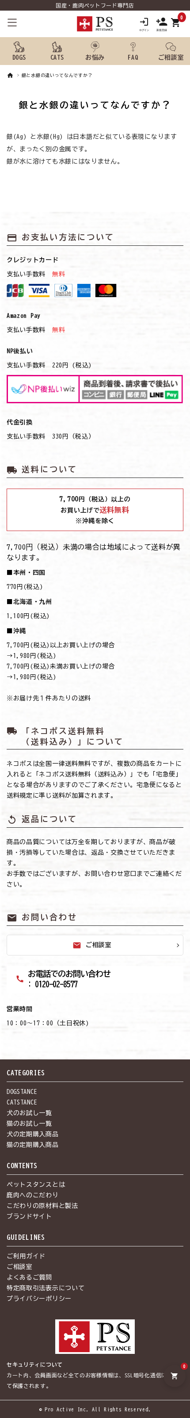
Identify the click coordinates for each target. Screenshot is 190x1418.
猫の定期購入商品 (33, 1145)
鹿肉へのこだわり (33, 1195)
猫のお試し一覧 (29, 1123)
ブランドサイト (29, 1216)
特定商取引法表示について (45, 1288)
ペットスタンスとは (36, 1184)
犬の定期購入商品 (33, 1134)
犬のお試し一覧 (29, 1113)
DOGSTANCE (22, 1092)
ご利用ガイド (26, 1256)
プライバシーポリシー (39, 1299)
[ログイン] (144, 24)
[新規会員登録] (161, 24)
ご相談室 (92, 945)
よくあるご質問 (29, 1277)
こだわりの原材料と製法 (42, 1206)
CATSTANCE (22, 1102)
